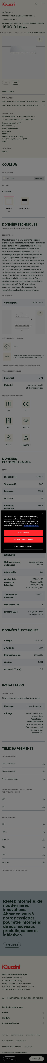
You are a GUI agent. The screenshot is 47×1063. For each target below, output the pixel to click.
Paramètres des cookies (24, 546)
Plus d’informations (31, 526)
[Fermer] (42, 513)
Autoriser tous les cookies (24, 540)
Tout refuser (23, 533)
